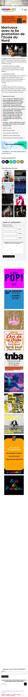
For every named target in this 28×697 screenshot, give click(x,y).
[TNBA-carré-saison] (14, 371)
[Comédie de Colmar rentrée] (14, 329)
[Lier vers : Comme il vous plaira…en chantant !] (7, 211)
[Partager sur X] (7, 162)
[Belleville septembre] (14, 149)
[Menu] (25, 9)
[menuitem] (22, 9)
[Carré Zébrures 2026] (14, 412)
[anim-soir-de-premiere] (14, 494)
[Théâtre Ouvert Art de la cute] (14, 350)
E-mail (20, 233)
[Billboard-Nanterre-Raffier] (14, 6)
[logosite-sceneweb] (11, 9)
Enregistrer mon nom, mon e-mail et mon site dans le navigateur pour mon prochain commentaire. (13, 243)
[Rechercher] (22, 9)
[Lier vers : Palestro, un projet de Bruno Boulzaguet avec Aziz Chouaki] (20, 211)
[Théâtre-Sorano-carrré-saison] (14, 288)
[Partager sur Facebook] (3, 162)
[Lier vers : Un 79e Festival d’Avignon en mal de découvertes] (20, 176)
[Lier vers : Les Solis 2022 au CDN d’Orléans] (7, 176)
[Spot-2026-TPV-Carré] (14, 308)
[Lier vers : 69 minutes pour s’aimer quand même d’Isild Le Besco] (7, 188)
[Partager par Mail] (18, 162)
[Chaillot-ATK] (14, 433)
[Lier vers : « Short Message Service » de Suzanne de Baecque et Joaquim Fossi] (20, 199)
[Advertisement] (14, 510)
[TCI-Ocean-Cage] (14, 391)
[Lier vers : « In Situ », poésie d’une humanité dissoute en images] (7, 199)
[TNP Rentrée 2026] (14, 23)
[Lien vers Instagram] (22, 162)
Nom (20, 229)
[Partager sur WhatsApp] (11, 162)
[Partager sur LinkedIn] (14, 162)
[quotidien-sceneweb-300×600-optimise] (14, 473)
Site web (20, 237)
